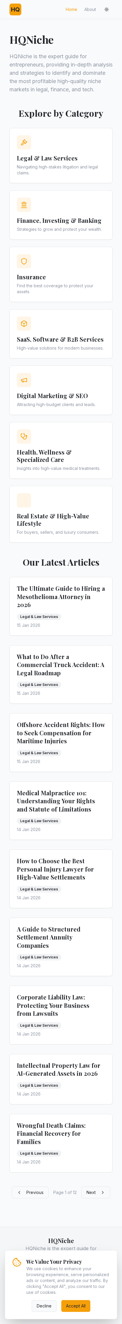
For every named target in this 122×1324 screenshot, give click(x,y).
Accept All (76, 1305)
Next (91, 1192)
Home (71, 9)
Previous (35, 1192)
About (90, 9)
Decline (44, 1305)
